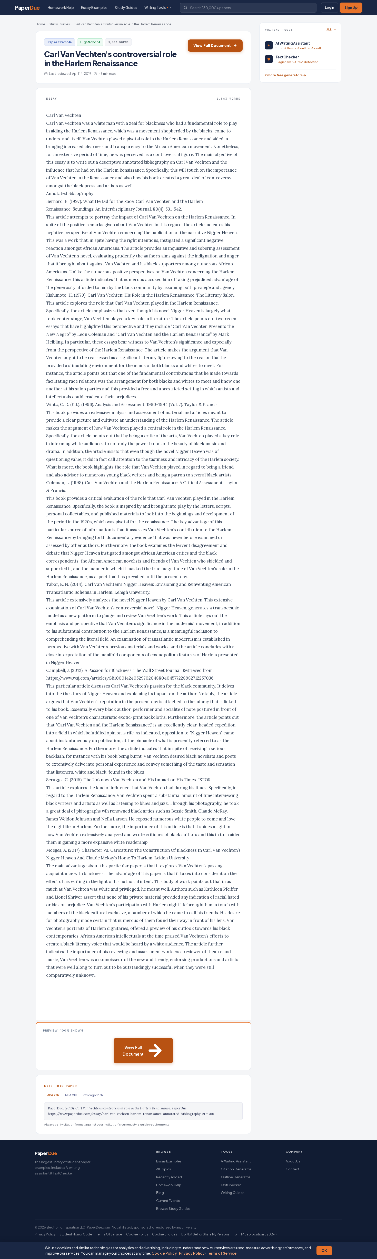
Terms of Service (221, 1253)
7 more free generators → (285, 75)
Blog (160, 1193)
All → (331, 29)
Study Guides (126, 7)
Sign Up (351, 7)
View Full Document (212, 45)
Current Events (168, 1201)
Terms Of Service (109, 1234)
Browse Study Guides (173, 1208)
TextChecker (231, 1185)
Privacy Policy (192, 1253)
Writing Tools (155, 7)
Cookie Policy (164, 1253)
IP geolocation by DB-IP (259, 1234)
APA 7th (53, 1095)
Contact (292, 1169)
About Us (293, 1161)
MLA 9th (71, 1095)
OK (324, 1250)
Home (40, 24)
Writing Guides (232, 1193)
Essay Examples (94, 7)
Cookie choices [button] (164, 1234)
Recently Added (169, 1177)
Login (329, 7)
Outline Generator (235, 1177)
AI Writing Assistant (236, 1161)
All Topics (163, 1169)
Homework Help (61, 7)
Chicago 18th (93, 1095)
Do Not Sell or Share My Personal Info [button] (209, 1234)
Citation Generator (236, 1169)
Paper (27, 7)
